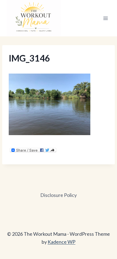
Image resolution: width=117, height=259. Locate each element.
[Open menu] (105, 18)
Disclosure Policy (58, 195)
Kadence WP (61, 242)
